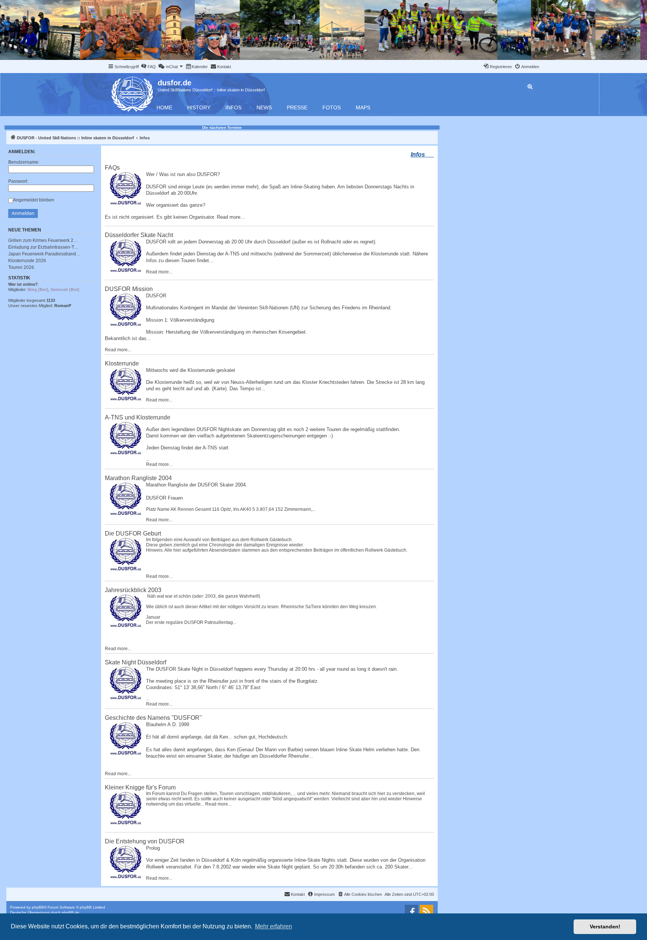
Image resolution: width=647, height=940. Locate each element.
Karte (219, 388)
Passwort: (18, 181)
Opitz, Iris (230, 509)
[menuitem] (148, 66)
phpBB (38, 907)
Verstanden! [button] (605, 927)
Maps (363, 107)
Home (164, 107)
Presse (297, 107)
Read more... (231, 217)
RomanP (62, 305)
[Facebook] (411, 911)
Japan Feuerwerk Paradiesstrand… (44, 254)
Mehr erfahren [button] (273, 926)
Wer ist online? (23, 284)
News (264, 107)
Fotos (331, 107)
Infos (233, 107)
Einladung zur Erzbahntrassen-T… (43, 247)
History (198, 107)
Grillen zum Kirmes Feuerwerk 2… (43, 240)
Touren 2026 (21, 267)
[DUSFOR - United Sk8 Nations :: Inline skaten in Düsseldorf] (133, 92)
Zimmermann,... (300, 509)
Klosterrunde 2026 (27, 260)
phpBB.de (70, 912)
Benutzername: (23, 162)
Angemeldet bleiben (33, 200)
